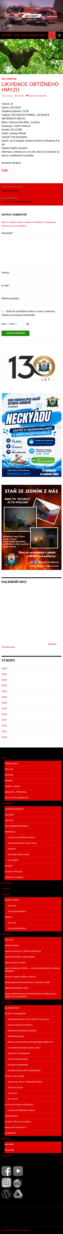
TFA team (6, 889)
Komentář (8, 233)
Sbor (4, 758)
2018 (4, 714)
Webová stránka (10, 298)
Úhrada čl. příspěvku (16, 792)
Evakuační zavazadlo (15, 1127)
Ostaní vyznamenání (18, 1065)
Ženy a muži (7, 883)
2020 (4, 703)
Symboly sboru (12, 786)
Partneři (6, 1139)
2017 (4, 720)
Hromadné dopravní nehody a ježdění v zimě (27, 982)
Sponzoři (9, 1150)
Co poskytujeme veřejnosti (19, 1105)
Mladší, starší (12, 900)
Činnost (12, 849)
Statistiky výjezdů (14, 877)
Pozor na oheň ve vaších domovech (23, 951)
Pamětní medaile (16, 1036)
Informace (10, 832)
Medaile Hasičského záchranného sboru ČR (30, 1042)
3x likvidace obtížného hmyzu (17, 200)
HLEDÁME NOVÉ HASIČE (19, 855)
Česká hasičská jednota (20, 1025)
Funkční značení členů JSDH (22, 843)
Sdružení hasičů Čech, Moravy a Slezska (28, 1019)
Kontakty (6, 1156)
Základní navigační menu (59, 35)
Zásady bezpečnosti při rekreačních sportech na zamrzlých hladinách (31, 995)
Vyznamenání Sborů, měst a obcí (24, 1048)
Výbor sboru (11, 764)
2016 (4, 726)
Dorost (8, 917)
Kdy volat (13, 1099)
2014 (4, 737)
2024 (4, 680)
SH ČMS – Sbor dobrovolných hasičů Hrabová (25, 35)
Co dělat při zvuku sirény (18, 1122)
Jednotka (12, 79)
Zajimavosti (10, 1133)
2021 (4, 697)
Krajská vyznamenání (19, 1053)
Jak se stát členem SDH (17, 798)
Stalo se (9, 769)
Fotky (5, 170)
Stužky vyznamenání (15, 1014)
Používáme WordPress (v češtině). (16, 1230)
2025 (4, 674)
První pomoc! (11, 1116)
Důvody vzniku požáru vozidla (20, 977)
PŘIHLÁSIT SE (9, 1216)
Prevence (7, 934)
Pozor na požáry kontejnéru (20, 957)
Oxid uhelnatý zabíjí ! (15, 963)
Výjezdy (9, 866)
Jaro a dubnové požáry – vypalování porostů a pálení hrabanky (32, 969)
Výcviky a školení (13, 872)
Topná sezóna (12, 946)
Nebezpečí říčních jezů (16, 988)
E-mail (6, 285)
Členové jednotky (14, 809)
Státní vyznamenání (18, 1059)
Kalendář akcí (12, 1008)
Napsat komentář (37, 96)
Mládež (5, 894)
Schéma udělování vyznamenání (24, 1071)
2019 (4, 709)
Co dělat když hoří (14, 1076)
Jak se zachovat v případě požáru (25, 1082)
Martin (20, 96)
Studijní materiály (17, 911)
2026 (4, 668)
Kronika (9, 781)
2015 (4, 731)
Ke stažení (13, 860)
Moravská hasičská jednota (22, 1031)
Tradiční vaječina (12, 189)
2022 (4, 691)
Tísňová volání (15, 1088)
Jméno (6, 272)
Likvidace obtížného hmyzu (21, 838)
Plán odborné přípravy (17, 826)
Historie (9, 775)
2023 (4, 79)
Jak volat (12, 1093)
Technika (9, 815)
